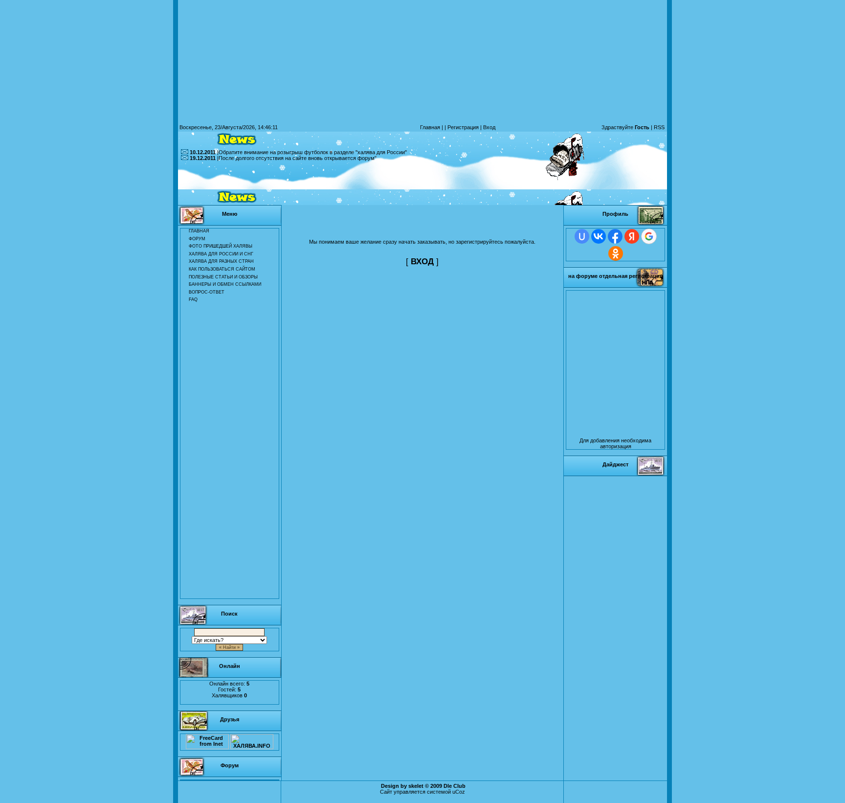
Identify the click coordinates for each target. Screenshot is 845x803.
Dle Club (455, 786)
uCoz (458, 792)
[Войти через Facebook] (615, 236)
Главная (430, 127)
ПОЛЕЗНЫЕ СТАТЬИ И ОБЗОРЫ (223, 277)
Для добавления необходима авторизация (615, 443)
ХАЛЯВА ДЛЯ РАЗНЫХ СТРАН (221, 261)
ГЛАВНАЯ (199, 231)
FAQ (193, 299)
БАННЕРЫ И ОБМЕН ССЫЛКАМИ (225, 284)
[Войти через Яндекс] (631, 236)
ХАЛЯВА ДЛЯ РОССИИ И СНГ (221, 254)
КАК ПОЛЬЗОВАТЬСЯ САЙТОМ (222, 269)
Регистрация (463, 127)
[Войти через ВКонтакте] (598, 236)
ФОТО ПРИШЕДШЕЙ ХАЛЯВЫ (220, 246)
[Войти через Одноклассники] (615, 253)
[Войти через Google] (649, 236)
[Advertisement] (422, 183)
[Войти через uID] (582, 236)
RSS (659, 127)
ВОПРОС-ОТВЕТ (206, 292)
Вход (489, 127)
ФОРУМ (197, 238)
